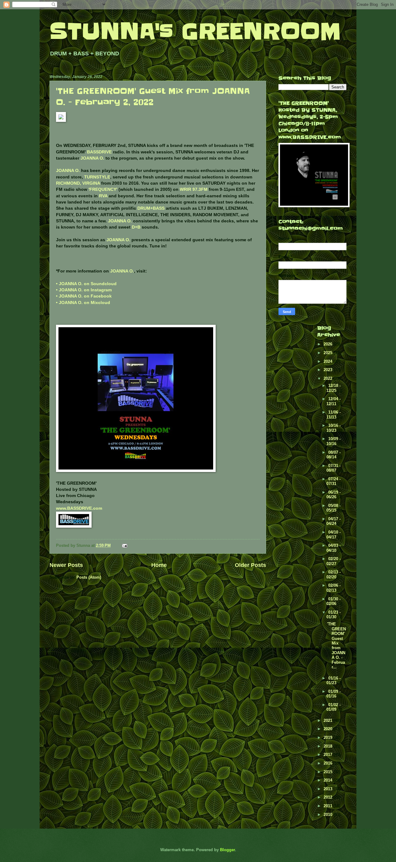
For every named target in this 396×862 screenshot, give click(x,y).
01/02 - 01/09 (333, 707)
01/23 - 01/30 (333, 614)
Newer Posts (66, 565)
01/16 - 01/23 (333, 680)
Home (159, 565)
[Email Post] (124, 545)
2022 (329, 378)
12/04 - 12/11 (333, 401)
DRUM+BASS (151, 208)
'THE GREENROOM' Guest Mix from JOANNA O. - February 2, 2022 (153, 97)
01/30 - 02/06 (333, 601)
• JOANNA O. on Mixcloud (83, 302)
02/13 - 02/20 (333, 574)
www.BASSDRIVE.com (79, 508)
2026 (329, 344)
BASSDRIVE (99, 152)
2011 (329, 806)
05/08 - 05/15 (333, 507)
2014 (329, 780)
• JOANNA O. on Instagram (84, 290)
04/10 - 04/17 (333, 534)
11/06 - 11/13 (333, 414)
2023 (329, 369)
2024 (329, 361)
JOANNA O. (92, 158)
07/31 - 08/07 (333, 468)
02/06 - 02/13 (333, 587)
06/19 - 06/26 (333, 494)
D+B (136, 227)
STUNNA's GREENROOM (195, 31)
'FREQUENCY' (102, 189)
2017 (329, 754)
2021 (329, 720)
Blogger (227, 849)
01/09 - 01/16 (333, 693)
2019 (329, 737)
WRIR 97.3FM (194, 189)
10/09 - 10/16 (333, 441)
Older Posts (250, 565)
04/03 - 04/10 (333, 547)
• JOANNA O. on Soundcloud (86, 283)
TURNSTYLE (97, 177)
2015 (329, 772)
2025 (329, 352)
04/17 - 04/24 (333, 521)
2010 (329, 814)
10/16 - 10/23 (333, 427)
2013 (329, 789)
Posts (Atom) (88, 577)
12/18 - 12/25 (333, 387)
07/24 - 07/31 (333, 481)
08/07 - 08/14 (333, 454)
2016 (329, 763)
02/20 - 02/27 (333, 561)
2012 (329, 797)
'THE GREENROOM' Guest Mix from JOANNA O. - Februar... (336, 645)
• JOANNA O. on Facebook (84, 296)
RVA (103, 196)
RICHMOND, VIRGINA (78, 183)
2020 (329, 729)
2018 (329, 746)
